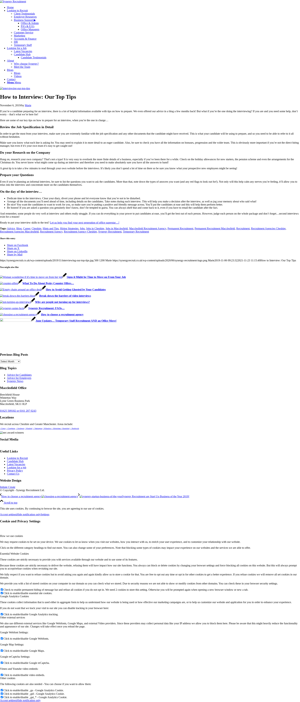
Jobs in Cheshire (95, 228)
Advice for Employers (19, 377)
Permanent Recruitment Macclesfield (215, 228)
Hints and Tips (51, 228)
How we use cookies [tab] (11, 535)
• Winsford (28, 428)
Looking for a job (16, 467)
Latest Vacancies (16, 464)
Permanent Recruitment (180, 228)
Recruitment (243, 228)
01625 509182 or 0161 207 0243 (18, 410)
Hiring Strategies (69, 228)
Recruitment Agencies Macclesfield (19, 231)
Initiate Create (7, 487)
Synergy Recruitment (110, 231)
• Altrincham (56, 428)
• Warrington (37, 428)
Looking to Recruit (17, 458)
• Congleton (10, 428)
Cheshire (36, 228)
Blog (19, 228)
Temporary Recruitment (136, 231)
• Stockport (20, 428)
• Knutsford (65, 428)
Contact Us (13, 473)
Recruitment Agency (51, 231)
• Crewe (3, 428)
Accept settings (8, 514)
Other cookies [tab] (7, 678)
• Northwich (74, 428)
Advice (11, 228)
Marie (28, 105)
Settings (45, 514)
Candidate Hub (15, 461)
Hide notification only (29, 514)
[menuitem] (153, 7)
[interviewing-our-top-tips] (15, 88)
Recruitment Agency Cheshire (80, 231)
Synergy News (15, 381)
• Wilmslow (47, 428)
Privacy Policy (15, 470)
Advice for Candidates (19, 374)
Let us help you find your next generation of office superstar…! (84, 222)
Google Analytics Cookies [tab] (14, 596)
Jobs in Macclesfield (117, 228)
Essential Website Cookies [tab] (14, 553)
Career (26, 228)
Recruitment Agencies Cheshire (268, 228)
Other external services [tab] (12, 617)
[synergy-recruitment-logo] (13, 1)
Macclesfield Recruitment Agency (147, 228)
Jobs (82, 228)
